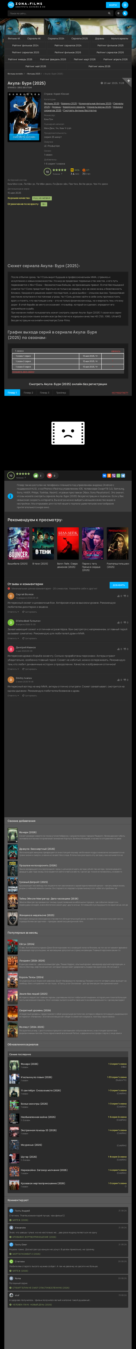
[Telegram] (123, 476)
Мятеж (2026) (20, 1220)
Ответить (12, 611)
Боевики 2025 (69, 103)
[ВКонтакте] (104, 476)
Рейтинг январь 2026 (20, 59)
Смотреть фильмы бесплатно (80, 110)
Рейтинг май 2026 (36, 66)
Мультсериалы (119, 38)
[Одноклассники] (109, 476)
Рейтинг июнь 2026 (100, 66)
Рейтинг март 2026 (85, 59)
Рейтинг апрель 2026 (115, 59)
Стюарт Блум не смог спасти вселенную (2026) (41, 1287)
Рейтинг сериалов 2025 (25, 52)
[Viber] (114, 476)
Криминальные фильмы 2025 (95, 103)
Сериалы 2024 (56, 38)
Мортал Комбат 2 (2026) (27, 1253)
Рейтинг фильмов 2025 (111, 45)
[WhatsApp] (118, 476)
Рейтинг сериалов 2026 (110, 52)
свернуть (115, 351)
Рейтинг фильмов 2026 (68, 52)
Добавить (119, 585)
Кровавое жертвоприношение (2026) (34, 1237)
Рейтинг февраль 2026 (53, 59)
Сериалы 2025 (79, 38)
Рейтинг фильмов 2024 (25, 45)
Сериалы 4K (34, 38)
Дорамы (99, 38)
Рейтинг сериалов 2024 (68, 45)
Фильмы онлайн (15, 73)
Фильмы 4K (14, 38)
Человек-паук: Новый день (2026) (32, 1304)
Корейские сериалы (74, 106)
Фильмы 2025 (33, 73)
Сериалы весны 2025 (99, 106)
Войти (113, 5)
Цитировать (31, 611)
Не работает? (120, 392)
